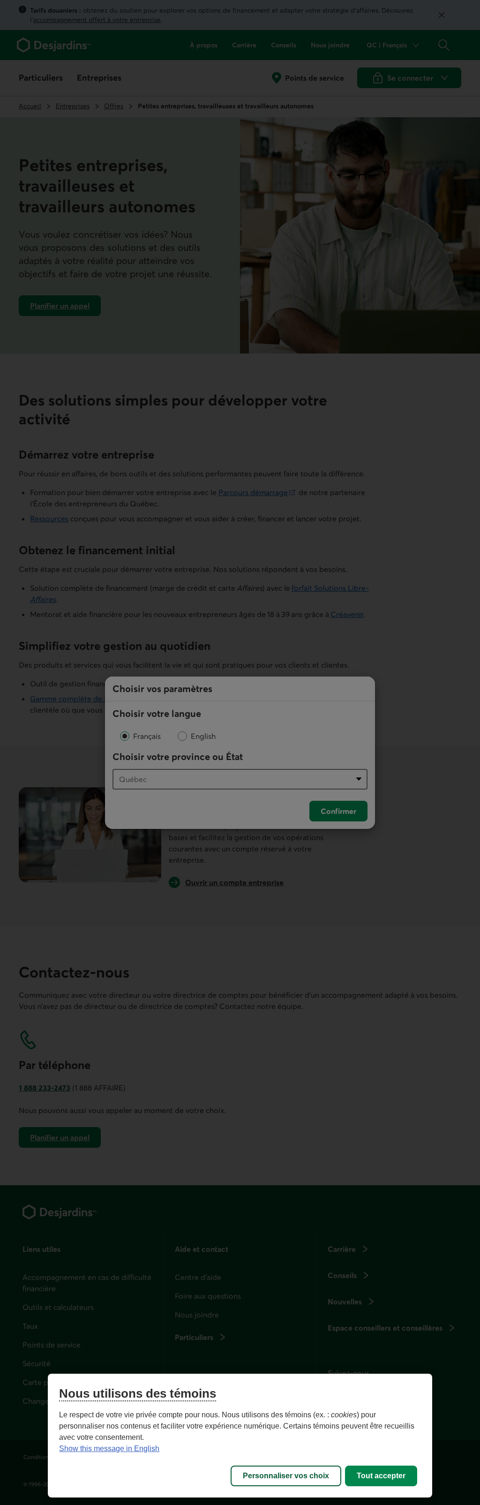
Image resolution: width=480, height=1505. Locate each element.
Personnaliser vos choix (286, 1476)
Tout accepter (381, 1476)
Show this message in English (109, 1448)
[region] (240, 1435)
